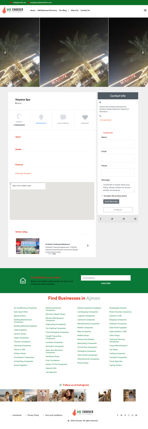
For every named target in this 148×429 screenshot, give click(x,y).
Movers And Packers (85, 339)
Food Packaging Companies (57, 332)
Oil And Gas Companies (87, 347)
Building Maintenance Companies (23, 320)
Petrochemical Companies (88, 359)
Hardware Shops (52, 356)
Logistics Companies (86, 315)
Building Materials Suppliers (25, 325)
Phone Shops (82, 362)
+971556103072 (106, 120)
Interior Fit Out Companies (56, 364)
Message (106, 180)
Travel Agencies (115, 361)
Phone (104, 165)
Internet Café (51, 368)
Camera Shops (20, 333)
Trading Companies (117, 353)
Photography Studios (117, 307)
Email (104, 151)
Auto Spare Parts (21, 311)
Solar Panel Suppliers (118, 327)
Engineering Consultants (56, 324)
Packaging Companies (86, 351)
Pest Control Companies (87, 355)
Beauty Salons (20, 315)
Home (32, 10)
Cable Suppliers (20, 329)
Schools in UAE (115, 315)
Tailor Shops (114, 335)
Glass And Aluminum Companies (54, 351)
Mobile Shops (83, 335)
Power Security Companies (120, 311)
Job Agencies (51, 372)
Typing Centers (115, 365)
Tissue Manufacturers (118, 345)
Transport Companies (118, 357)
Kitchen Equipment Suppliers (89, 307)
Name (104, 137)
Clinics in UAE (19, 349)
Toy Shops (113, 349)
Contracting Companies (23, 361)
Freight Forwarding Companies (53, 337)
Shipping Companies (117, 319)
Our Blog (63, 10)
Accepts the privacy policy (115, 195)
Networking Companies (87, 343)
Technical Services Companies (117, 340)
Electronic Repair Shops (55, 314)
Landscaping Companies (87, 311)
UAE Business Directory (47, 10)
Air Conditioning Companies (25, 307)
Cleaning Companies (22, 345)
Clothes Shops (20, 353)
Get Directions (41, 123)
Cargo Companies (21, 337)
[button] (16, 245)
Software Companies (118, 323)
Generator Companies (55, 346)
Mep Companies (84, 331)
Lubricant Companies (86, 319)
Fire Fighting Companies (56, 328)
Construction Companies (24, 357)
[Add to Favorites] (85, 119)
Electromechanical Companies (53, 309)
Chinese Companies (22, 341)
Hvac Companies (53, 360)
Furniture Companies (54, 342)
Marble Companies (85, 327)
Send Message (111, 201)
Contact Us (85, 10)
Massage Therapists (24, 173)
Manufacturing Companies (88, 323)
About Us (75, 10)
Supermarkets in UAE (118, 331)
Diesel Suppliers (20, 365)
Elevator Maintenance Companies (55, 319)
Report (119, 209)
